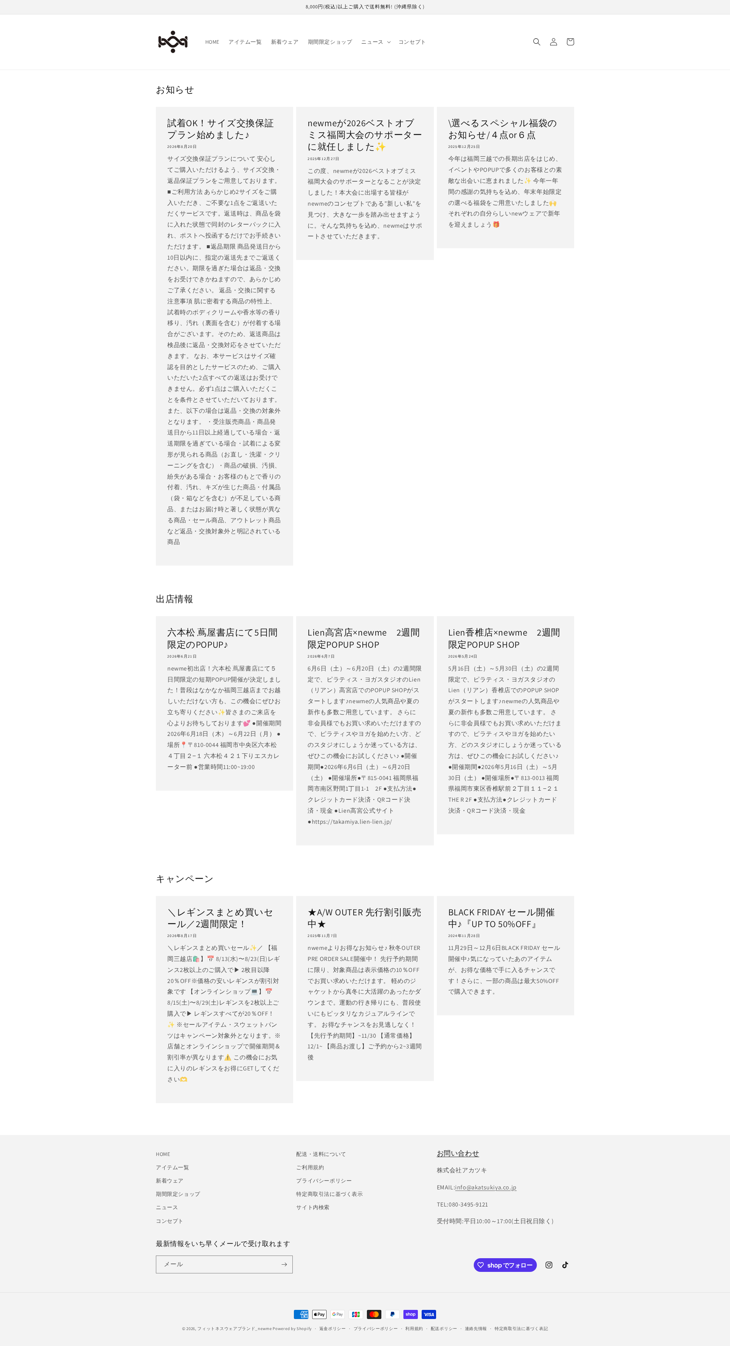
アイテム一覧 (172, 1167)
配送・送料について (321, 1154)
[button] (375, 42)
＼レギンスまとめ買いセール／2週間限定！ (220, 918)
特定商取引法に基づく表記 (521, 1328)
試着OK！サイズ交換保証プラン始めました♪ (220, 129)
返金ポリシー (332, 1328)
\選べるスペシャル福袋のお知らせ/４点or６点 (502, 129)
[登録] (284, 1264)
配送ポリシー (444, 1328)
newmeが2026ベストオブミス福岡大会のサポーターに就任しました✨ (365, 134)
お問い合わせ (458, 1153)
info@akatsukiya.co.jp (486, 1187)
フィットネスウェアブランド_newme (234, 1328)
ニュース (167, 1207)
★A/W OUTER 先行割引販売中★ (364, 918)
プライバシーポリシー (324, 1180)
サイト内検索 (313, 1207)
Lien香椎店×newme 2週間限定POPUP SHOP (504, 638)
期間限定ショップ (178, 1194)
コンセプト (170, 1221)
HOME (163, 1154)
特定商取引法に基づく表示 (329, 1194)
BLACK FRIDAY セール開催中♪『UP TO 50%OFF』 (501, 918)
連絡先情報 (476, 1328)
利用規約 (414, 1328)
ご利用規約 (310, 1167)
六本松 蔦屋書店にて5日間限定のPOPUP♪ (222, 638)
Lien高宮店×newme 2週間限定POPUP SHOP (364, 638)
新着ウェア (170, 1180)
